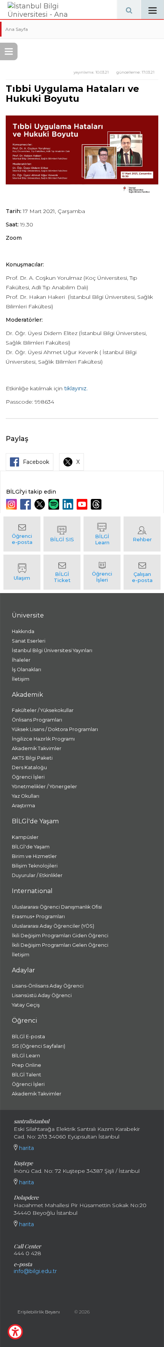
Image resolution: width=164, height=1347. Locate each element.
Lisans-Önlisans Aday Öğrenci (48, 986)
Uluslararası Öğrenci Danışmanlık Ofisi (57, 907)
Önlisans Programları (37, 720)
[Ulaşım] (21, 572)
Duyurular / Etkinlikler (37, 875)
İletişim (20, 679)
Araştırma (23, 805)
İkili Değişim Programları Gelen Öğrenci (60, 945)
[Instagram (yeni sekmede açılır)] (12, 504)
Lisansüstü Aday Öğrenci (42, 995)
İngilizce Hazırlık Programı (43, 739)
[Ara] (128, 9)
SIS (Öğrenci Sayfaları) (38, 1046)
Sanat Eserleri (28, 641)
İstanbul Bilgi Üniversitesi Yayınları (52, 650)
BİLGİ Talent (26, 1075)
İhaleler (21, 660)
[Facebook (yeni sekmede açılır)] (26, 504)
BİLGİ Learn (26, 1055)
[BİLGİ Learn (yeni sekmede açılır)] (102, 534)
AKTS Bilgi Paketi (32, 758)
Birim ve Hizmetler (34, 856)
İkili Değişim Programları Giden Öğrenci (60, 935)
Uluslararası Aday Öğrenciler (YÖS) (53, 926)
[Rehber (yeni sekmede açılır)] (142, 534)
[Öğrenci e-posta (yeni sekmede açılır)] (21, 534)
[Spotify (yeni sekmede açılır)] (54, 504)
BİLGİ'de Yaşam (31, 847)
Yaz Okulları (25, 796)
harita (26, 1148)
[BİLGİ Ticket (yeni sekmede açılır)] (61, 572)
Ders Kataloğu (29, 767)
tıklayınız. (76, 388)
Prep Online (26, 1065)
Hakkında (23, 631)
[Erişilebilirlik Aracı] (15, 1331)
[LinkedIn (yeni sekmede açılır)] (69, 504)
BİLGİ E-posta (28, 1036)
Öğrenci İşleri (28, 777)
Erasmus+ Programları (38, 916)
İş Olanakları (26, 669)
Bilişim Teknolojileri (35, 866)
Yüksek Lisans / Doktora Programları (55, 729)
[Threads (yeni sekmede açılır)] (97, 504)
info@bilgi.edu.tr (35, 1271)
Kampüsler (25, 837)
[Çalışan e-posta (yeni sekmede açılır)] (142, 572)
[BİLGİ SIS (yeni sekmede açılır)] (61, 534)
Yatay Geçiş (26, 1005)
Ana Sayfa (16, 29)
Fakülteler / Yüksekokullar (43, 710)
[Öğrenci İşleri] (102, 572)
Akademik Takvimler (36, 748)
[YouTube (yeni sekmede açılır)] (83, 504)
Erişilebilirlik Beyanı (39, 1312)
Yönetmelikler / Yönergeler (44, 786)
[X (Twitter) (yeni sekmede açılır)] (40, 504)
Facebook (36, 462)
